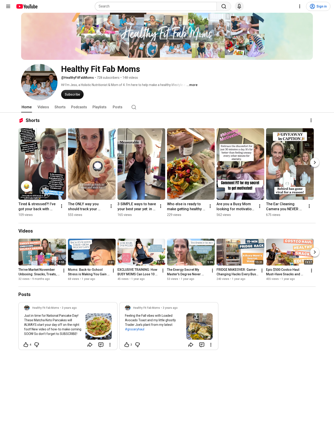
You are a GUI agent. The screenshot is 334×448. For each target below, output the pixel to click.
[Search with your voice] (239, 6)
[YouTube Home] (27, 6)
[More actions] (311, 120)
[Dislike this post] (36, 344)
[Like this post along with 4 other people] (26, 344)
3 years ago (69, 307)
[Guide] (8, 6)
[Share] (90, 344)
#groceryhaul (134, 329)
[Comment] (100, 344)
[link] (68, 327)
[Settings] (299, 6)
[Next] (314, 162)
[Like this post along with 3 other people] (126, 344)
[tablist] (167, 107)
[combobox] (157, 6)
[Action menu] (110, 344)
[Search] (224, 6)
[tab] (26, 107)
